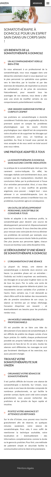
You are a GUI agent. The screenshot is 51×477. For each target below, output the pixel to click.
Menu (48, 3)
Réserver (37, 3)
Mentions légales (25, 468)
